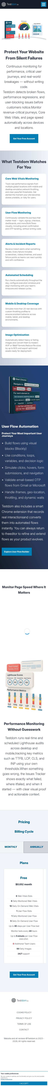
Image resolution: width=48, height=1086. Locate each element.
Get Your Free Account (24, 138)
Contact (24, 1029)
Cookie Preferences (6, 1079)
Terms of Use (24, 1024)
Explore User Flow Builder (16, 551)
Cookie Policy (24, 1012)
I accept (24, 1083)
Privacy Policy (24, 1018)
